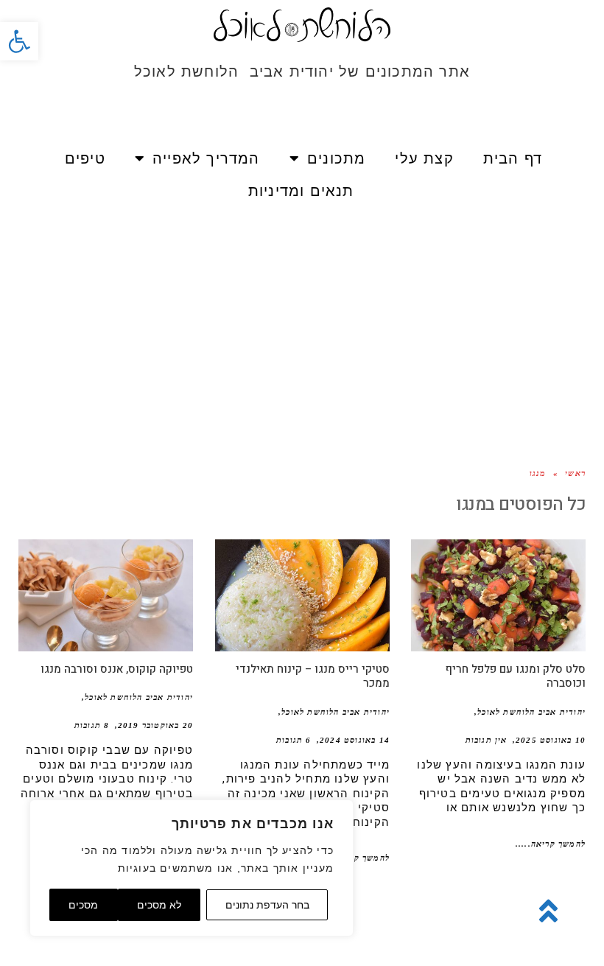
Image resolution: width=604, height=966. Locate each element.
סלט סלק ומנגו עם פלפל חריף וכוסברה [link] (516, 676)
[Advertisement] (302, 325)
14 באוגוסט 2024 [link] (355, 739)
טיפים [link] (85, 158)
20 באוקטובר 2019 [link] (155, 725)
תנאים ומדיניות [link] (301, 191)
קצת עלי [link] (424, 158)
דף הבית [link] (512, 158)
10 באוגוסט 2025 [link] (551, 739)
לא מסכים (159, 905)
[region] (191, 868)
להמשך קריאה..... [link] (551, 843)
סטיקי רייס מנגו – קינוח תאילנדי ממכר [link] (313, 676)
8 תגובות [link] (92, 725)
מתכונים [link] (336, 158)
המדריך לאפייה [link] (206, 158)
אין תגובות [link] (487, 739)
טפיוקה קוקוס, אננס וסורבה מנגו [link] (117, 669)
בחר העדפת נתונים (267, 905)
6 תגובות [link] (294, 739)
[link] (19, 41)
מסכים (83, 905)
